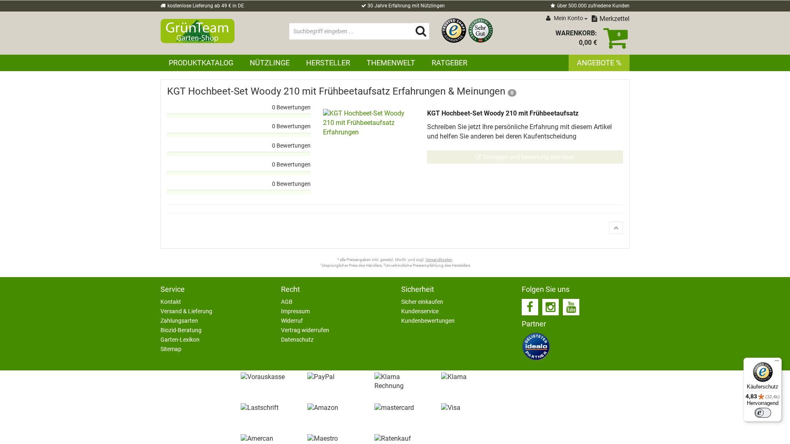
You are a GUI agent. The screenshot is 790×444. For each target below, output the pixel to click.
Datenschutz (297, 339)
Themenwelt (391, 62)
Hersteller (328, 62)
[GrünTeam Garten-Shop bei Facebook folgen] (530, 307)
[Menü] (777, 363)
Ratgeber (449, 62)
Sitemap (170, 349)
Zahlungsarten (179, 320)
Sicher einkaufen (422, 301)
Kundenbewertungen (428, 320)
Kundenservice (420, 311)
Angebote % (599, 62)
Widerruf (292, 320)
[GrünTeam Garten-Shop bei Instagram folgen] (550, 307)
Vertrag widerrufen (305, 330)
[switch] (763, 413)
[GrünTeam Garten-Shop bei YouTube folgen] (571, 307)
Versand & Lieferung (186, 311)
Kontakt (170, 301)
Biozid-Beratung (181, 330)
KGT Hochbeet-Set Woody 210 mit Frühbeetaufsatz (503, 113)
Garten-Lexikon (180, 339)
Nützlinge (270, 62)
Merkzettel (614, 19)
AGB (287, 301)
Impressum (295, 311)
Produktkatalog (201, 62)
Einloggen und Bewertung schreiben (529, 157)
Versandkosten (439, 259)
